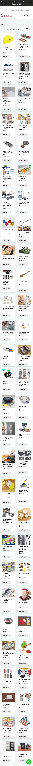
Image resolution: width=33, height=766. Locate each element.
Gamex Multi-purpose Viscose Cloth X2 (7, 49)
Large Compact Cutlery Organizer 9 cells (8, 153)
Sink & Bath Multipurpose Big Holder (7, 575)
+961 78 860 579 (10, 10)
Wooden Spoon (23, 281)
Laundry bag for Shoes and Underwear (7, 601)
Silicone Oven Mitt (8, 230)
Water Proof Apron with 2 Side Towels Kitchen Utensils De (24, 75)
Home (2, 20)
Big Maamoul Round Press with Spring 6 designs (8, 308)
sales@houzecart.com (23, 10)
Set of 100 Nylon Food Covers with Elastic (24, 46)
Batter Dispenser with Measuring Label (24, 604)
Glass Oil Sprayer (24, 574)
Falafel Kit (5, 409)
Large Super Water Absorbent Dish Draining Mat (24, 463)
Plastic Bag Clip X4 (24, 704)
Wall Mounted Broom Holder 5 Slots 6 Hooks (7, 178)
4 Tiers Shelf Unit (7, 753)
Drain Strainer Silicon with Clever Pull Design (8, 127)
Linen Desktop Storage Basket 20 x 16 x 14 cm (8, 654)
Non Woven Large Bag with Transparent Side (8, 521)
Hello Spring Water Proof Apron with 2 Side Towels (24, 382)
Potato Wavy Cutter (8, 493)
